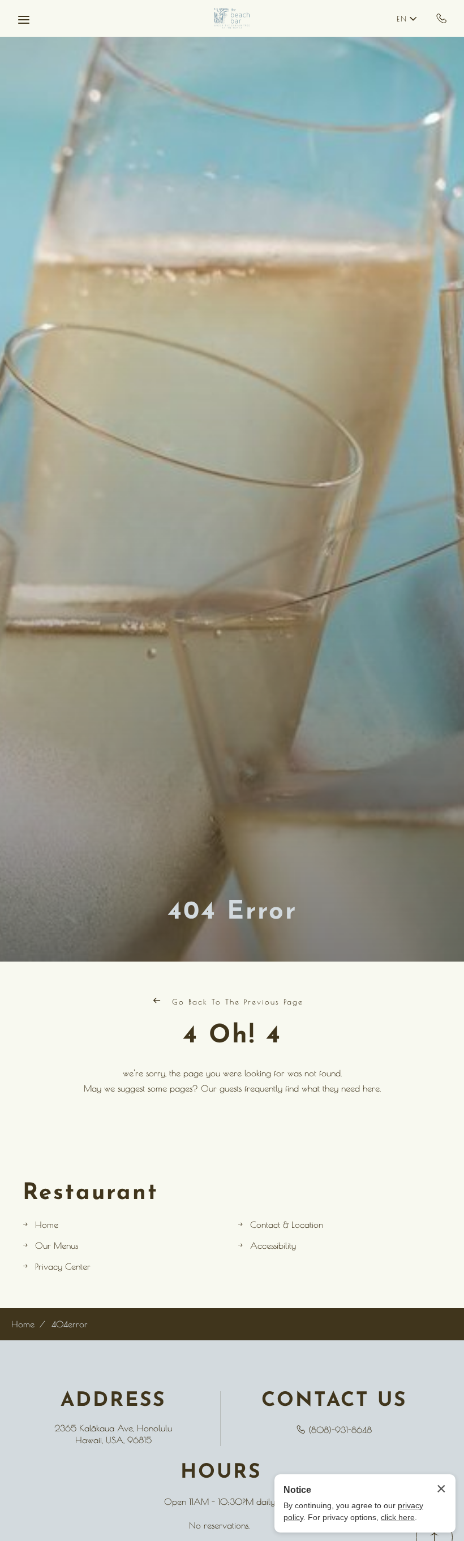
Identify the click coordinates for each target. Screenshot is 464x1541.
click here (398, 1517)
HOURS (221, 1473)
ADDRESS (113, 1401)
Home (46, 1225)
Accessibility (273, 1245)
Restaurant (90, 1193)
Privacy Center (63, 1266)
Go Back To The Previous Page (235, 1001)
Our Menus (56, 1245)
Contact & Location (286, 1225)
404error (69, 1324)
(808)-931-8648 (441, 18)
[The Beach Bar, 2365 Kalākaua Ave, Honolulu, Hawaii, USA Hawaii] (232, 18)
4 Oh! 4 (232, 1036)
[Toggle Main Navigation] (24, 19)
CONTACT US (334, 1401)
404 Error (232, 912)
